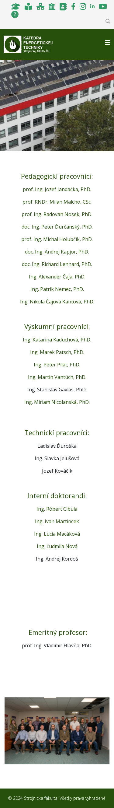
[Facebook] (73, 6)
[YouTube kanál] (103, 6)
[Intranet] (40, 6)
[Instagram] (83, 6)
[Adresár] (63, 6)
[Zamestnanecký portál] (52, 6)
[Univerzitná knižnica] (28, 6)
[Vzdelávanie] (16, 6)
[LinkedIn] (92, 6)
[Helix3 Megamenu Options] (107, 42)
